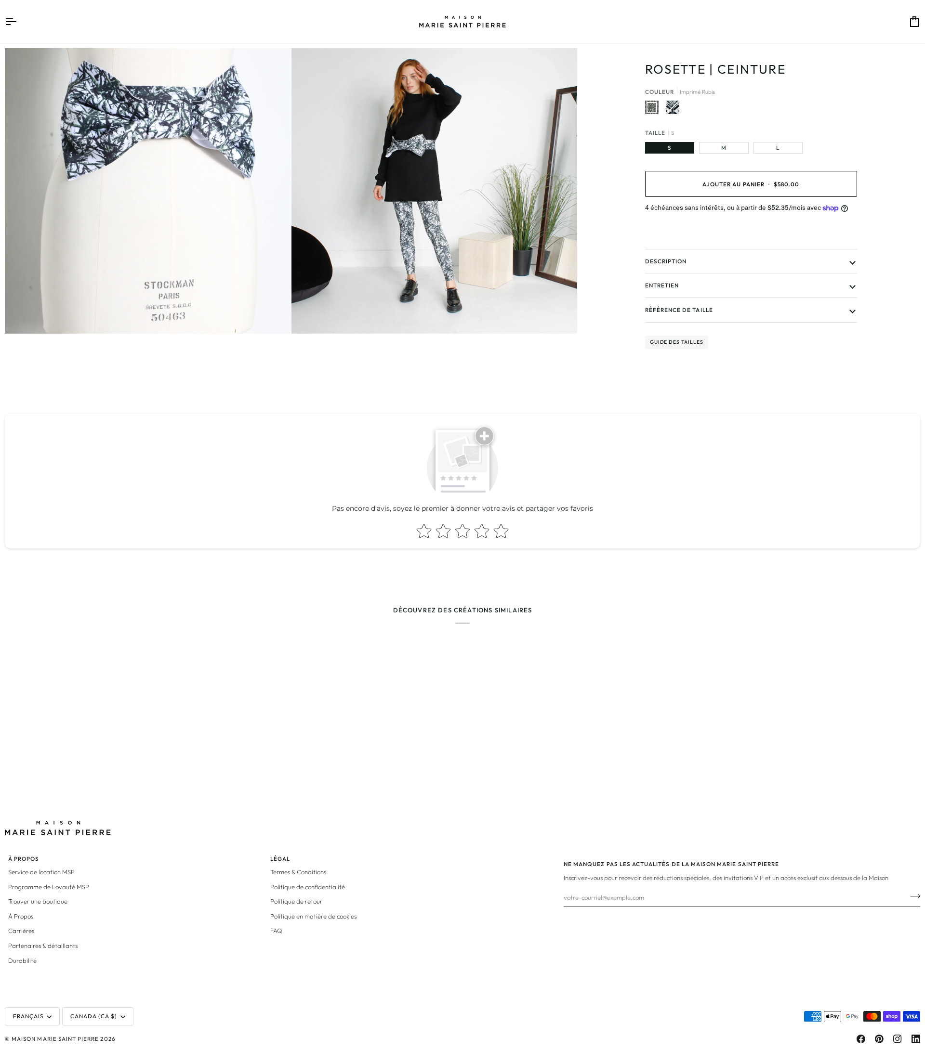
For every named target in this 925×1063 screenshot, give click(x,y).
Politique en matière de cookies (313, 916)
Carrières (21, 930)
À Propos (20, 916)
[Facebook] (861, 1039)
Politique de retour (296, 901)
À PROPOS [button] (23, 858)
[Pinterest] (879, 1039)
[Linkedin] (916, 1039)
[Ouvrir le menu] (19, 21)
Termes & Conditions (298, 872)
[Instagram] (897, 1039)
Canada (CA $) (94, 1016)
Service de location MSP (41, 872)
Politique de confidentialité (307, 887)
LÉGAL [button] (280, 858)
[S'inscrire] (912, 896)
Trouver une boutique (37, 901)
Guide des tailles (676, 342)
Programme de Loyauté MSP (48, 887)
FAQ (276, 930)
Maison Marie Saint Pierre (55, 1038)
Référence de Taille (679, 309)
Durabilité (22, 960)
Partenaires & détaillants (43, 945)
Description (666, 261)
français (28, 1016)
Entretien (662, 285)
